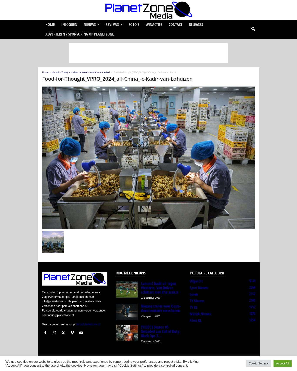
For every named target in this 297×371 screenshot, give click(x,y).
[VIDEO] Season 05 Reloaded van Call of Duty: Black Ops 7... (160, 331)
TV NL (193, 307)
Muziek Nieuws (200, 313)
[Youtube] (82, 333)
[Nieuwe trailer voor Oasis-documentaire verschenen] (127, 312)
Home (50, 24)
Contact (175, 24)
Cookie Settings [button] (259, 363)
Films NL (195, 320)
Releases (196, 24)
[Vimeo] (73, 333)
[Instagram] (55, 333)
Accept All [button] (282, 363)
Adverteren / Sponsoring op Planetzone (79, 34)
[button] (253, 29)
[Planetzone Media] (148, 10)
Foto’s (134, 24)
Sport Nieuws (199, 287)
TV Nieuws (197, 300)
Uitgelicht (196, 281)
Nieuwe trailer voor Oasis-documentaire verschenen (160, 308)
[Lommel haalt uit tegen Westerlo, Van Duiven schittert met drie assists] (127, 289)
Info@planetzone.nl (88, 324)
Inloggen (69, 24)
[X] (64, 333)
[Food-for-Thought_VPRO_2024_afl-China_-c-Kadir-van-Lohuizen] (148, 158)
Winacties (154, 24)
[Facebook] (46, 333)
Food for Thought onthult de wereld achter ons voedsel (81, 72)
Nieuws (90, 24)
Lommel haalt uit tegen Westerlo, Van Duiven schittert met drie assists (159, 288)
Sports (194, 294)
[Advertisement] (148, 53)
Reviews (112, 24)
